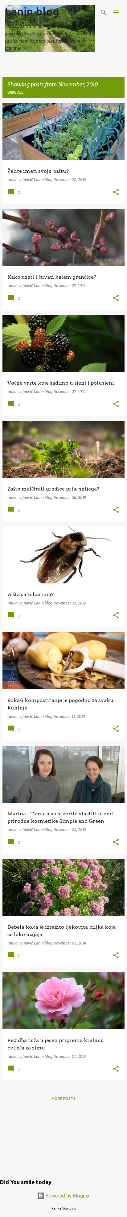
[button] (116, 192)
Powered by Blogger (67, 1195)
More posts (63, 1099)
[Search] (103, 12)
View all (15, 92)
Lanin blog (32, 11)
